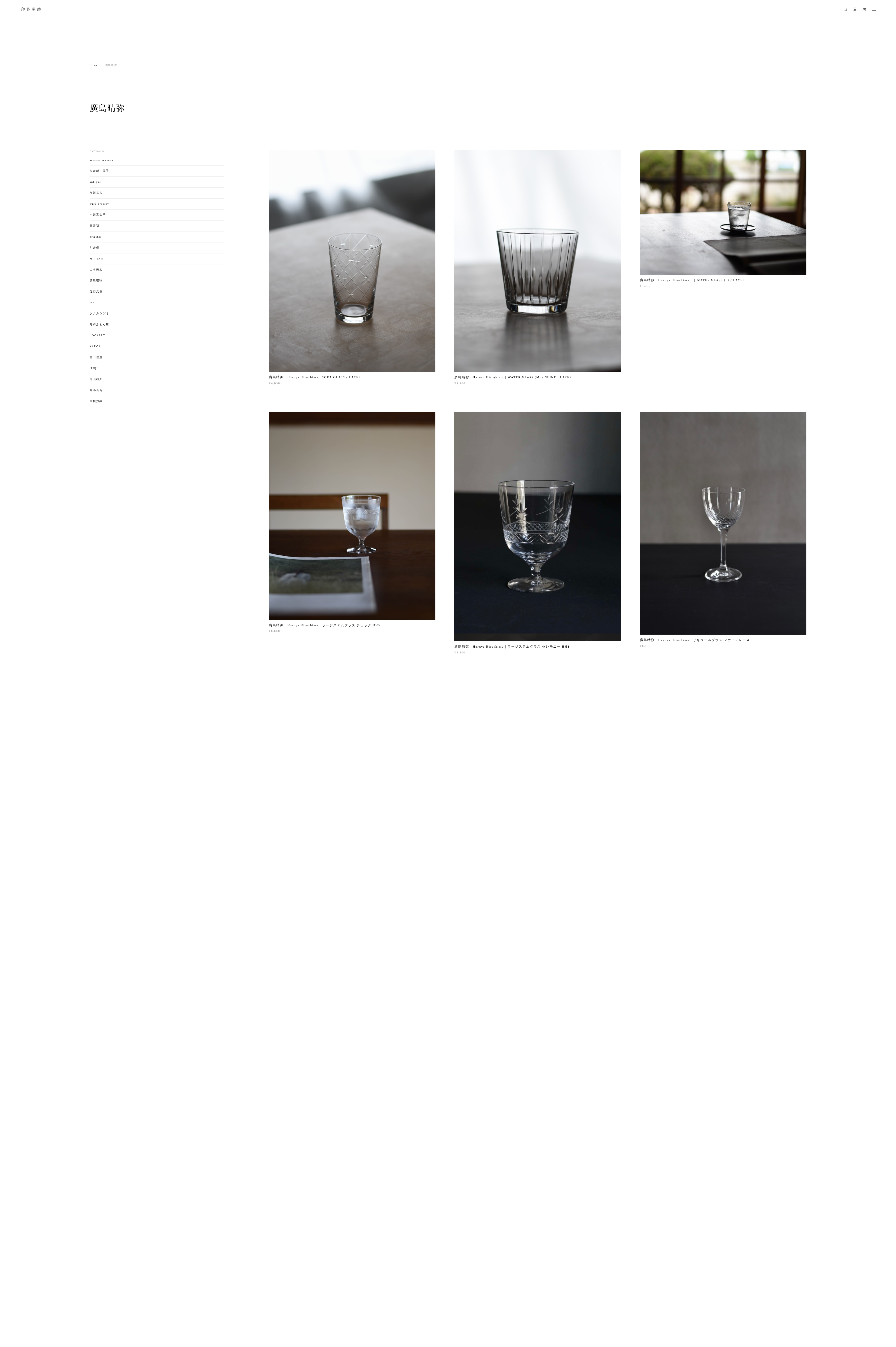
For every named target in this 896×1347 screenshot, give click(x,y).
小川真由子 (98, 215)
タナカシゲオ (99, 313)
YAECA (95, 346)
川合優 (94, 247)
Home (94, 65)
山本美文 (96, 269)
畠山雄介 (96, 379)
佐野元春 (96, 291)
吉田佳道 (96, 357)
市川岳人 (96, 193)
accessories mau (101, 160)
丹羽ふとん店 (99, 324)
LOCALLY (97, 335)
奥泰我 (94, 226)
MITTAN (96, 258)
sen (92, 302)
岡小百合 (96, 390)
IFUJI (94, 368)
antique (95, 182)
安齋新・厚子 (99, 171)
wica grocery (99, 204)
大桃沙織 (96, 401)
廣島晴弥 (96, 280)
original (96, 237)
